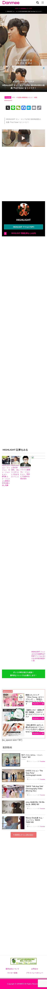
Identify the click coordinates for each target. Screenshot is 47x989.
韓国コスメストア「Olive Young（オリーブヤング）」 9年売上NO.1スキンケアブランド (35, 699)
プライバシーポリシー (34, 973)
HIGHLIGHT (8, 100)
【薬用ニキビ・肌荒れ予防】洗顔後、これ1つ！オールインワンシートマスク (35, 713)
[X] (7, 108)
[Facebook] (23, 108)
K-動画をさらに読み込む (23, 835)
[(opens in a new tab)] (13, 714)
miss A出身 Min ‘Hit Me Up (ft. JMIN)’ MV (35, 803)
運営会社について (12, 969)
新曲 (36, 97)
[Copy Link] (39, 108)
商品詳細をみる (37, 703)
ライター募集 (12, 973)
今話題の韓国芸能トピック (25, 97)
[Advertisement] (23, 174)
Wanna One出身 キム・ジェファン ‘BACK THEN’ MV (35, 820)
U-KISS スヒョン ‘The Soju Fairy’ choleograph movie (34, 773)
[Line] (13, 108)
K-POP (43, 76)
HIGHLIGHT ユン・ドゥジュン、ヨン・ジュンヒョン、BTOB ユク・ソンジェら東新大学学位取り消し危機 (6, 475)
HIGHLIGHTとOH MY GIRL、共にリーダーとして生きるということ (15, 471)
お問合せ (34, 969)
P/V (14, 97)
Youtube (8, 97)
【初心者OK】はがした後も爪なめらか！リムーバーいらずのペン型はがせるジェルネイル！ (35, 728)
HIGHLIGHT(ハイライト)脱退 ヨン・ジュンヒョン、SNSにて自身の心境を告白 (25, 473)
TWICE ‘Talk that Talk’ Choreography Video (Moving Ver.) (34, 788)
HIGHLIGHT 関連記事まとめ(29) (23, 233)
